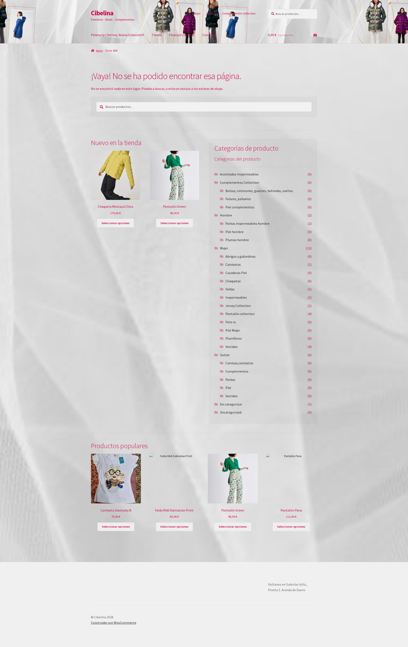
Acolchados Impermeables (239, 174)
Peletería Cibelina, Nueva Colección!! (117, 35)
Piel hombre (234, 232)
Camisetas (233, 264)
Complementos (236, 371)
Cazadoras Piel (236, 273)
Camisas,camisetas (239, 363)
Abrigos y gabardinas (240, 256)
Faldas (230, 289)
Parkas (230, 379)
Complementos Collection (238, 13)
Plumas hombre (237, 240)
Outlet (225, 355)
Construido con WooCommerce (113, 622)
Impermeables (236, 297)
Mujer (197, 13)
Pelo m (230, 322)
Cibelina (102, 13)
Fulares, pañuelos (238, 199)
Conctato (209, 35)
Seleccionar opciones (115, 223)
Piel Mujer (232, 330)
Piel (228, 388)
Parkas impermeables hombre (247, 223)
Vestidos (231, 347)
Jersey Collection (238, 306)
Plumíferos (233, 338)
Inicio (99, 50)
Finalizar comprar (182, 35)
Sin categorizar (231, 404)
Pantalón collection (240, 314)
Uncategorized (230, 412)
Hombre (212, 13)
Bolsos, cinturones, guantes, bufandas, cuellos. (259, 191)
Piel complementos (239, 207)
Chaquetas (233, 281)
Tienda (157, 35)
